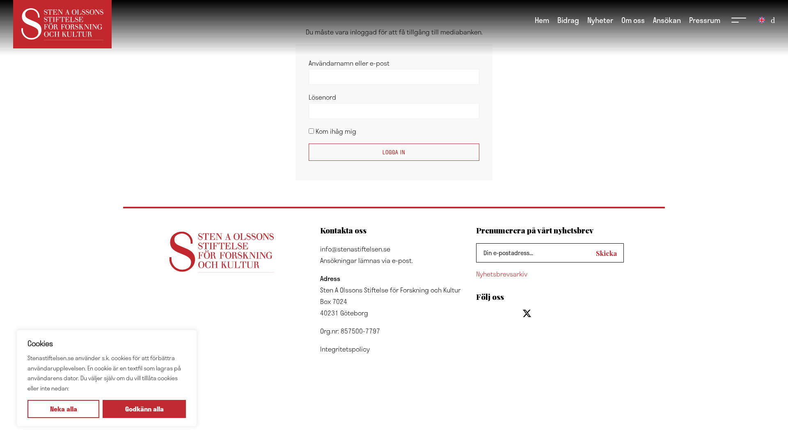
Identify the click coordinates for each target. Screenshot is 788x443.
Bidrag (568, 19)
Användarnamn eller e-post (349, 63)
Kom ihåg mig (335, 131)
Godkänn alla (144, 409)
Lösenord (322, 97)
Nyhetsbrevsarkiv (501, 274)
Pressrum (704, 19)
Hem (542, 19)
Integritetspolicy (345, 349)
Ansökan (667, 19)
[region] (106, 378)
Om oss (633, 19)
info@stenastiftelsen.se (355, 249)
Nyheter (600, 19)
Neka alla (63, 409)
